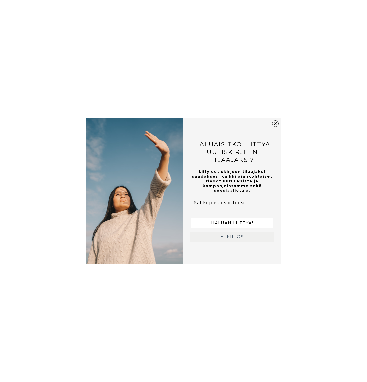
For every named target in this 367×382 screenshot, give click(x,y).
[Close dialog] (275, 124)
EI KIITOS (232, 236)
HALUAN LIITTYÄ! (232, 223)
